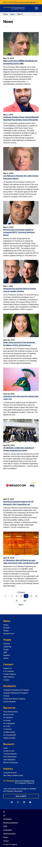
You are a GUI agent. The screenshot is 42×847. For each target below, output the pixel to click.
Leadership (7, 647)
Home (5, 14)
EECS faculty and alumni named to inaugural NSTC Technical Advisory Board (19, 232)
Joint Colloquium (9, 760)
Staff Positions (8, 677)
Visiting (5, 631)
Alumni (5, 658)
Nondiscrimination (9, 833)
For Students (8, 717)
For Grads (6, 720)
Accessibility (7, 830)
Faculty (6, 649)
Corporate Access (10, 773)
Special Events (8, 634)
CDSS (5, 826)
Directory (6, 644)
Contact (6, 680)
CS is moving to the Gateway (25, 2)
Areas (5, 748)
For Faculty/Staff (9, 735)
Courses (6, 696)
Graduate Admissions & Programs (15, 693)
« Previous (21, 592)
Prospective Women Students (14, 699)
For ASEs (6, 726)
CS (4, 815)
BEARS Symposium (10, 763)
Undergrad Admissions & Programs (16, 690)
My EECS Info (8, 715)
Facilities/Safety (9, 732)
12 (36, 596)
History (6, 625)
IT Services (7, 729)
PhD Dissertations (10, 757)
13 (17, 601)
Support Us (7, 668)
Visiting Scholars (9, 738)
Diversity (6, 628)
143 (24, 601)
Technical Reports (10, 754)
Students (6, 655)
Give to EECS (21, 796)
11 (31, 596)
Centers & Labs (8, 751)
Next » (22, 604)
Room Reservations (10, 712)
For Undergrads (9, 723)
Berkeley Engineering (10, 822)
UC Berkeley (7, 819)
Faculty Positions (9, 674)
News (12, 14)
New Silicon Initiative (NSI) (13, 775)
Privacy (5, 837)
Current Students (9, 702)
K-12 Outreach (8, 671)
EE (4, 812)
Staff (5, 652)
